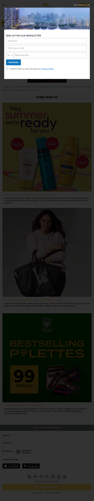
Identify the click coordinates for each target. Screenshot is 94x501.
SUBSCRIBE (13, 62)
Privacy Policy (47, 69)
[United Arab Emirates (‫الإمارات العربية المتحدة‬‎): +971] (10, 55)
